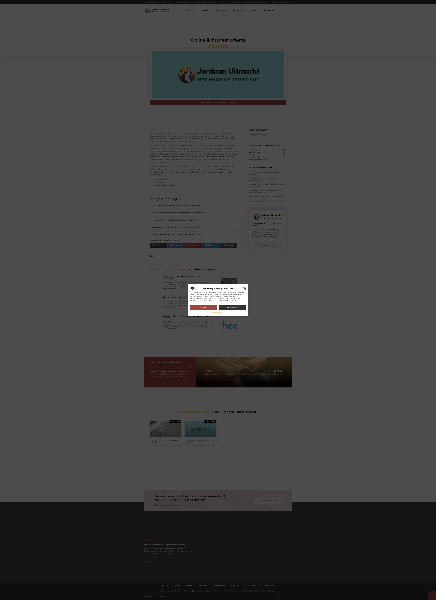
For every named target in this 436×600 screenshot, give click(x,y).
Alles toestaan (203, 307)
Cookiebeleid (216, 312)
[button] (244, 289)
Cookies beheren (232, 307)
